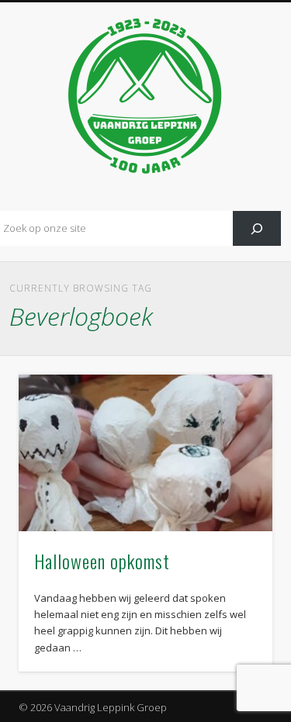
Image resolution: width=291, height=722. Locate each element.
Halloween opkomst (102, 561)
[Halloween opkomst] (145, 453)
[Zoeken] (257, 228)
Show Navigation (235, 138)
